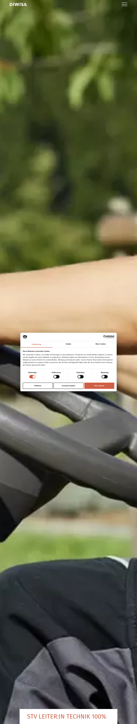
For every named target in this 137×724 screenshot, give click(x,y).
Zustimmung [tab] (36, 344)
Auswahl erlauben (68, 386)
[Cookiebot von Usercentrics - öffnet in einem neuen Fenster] (105, 336)
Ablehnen (37, 386)
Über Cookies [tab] (100, 344)
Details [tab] (68, 344)
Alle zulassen (99, 386)
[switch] (56, 376)
